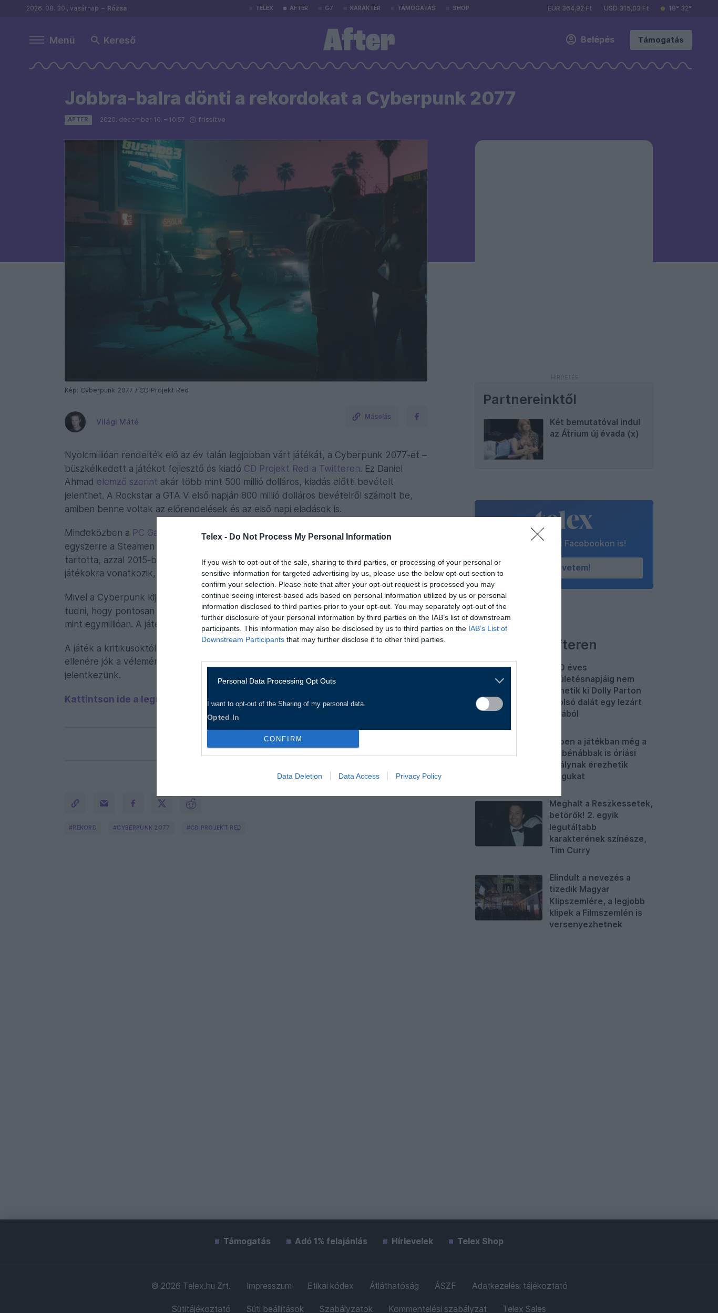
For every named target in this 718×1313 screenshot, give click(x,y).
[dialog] (359, 656)
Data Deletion (299, 776)
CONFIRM (283, 739)
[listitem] (355, 680)
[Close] (541, 537)
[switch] (489, 704)
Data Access (359, 776)
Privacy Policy (419, 776)
